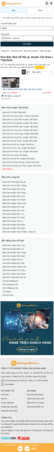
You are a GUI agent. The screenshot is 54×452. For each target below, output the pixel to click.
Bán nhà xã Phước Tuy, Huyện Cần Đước (20, 151)
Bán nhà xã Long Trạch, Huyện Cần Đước (21, 116)
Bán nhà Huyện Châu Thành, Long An (19, 232)
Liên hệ (4, 399)
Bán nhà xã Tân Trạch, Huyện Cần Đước (20, 141)
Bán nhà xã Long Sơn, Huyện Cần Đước (20, 137)
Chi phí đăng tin (7, 403)
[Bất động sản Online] (11, 3)
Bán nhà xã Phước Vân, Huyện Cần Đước (20, 126)
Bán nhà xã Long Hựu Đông (15, 155)
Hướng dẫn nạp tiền (9, 407)
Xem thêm (7, 169)
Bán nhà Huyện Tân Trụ (13, 221)
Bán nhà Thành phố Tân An (14, 182)
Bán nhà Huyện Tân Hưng (14, 189)
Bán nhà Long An (10, 177)
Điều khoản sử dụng (35, 403)
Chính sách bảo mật (35, 399)
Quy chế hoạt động (35, 394)
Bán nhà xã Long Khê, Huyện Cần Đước (20, 119)
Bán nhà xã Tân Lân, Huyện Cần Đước (19, 148)
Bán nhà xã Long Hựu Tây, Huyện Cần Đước (22, 165)
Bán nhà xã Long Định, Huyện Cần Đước (20, 123)
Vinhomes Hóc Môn (9, 411)
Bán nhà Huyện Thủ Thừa (14, 217)
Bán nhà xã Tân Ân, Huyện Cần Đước (19, 158)
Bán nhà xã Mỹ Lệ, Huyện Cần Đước (18, 144)
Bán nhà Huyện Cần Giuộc (14, 228)
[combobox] (27, 28)
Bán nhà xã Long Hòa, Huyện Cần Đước (20, 130)
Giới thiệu (40, 67)
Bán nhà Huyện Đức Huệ (13, 207)
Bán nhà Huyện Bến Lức (13, 214)
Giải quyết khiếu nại (35, 407)
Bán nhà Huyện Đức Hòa (13, 210)
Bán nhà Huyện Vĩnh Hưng (14, 192)
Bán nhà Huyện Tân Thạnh (14, 200)
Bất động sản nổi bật (13, 240)
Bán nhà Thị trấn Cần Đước (14, 112)
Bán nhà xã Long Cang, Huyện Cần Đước (21, 133)
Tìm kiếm (27, 44)
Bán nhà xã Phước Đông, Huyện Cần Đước (21, 162)
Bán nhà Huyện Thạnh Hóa (14, 203)
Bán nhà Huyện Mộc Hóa (14, 196)
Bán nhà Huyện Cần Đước (15, 107)
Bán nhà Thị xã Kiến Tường (14, 185)
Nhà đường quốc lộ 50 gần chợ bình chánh (22, 89)
